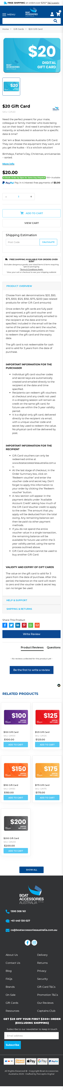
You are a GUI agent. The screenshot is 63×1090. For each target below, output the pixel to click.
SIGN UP (46, 557)
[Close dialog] (60, 533)
